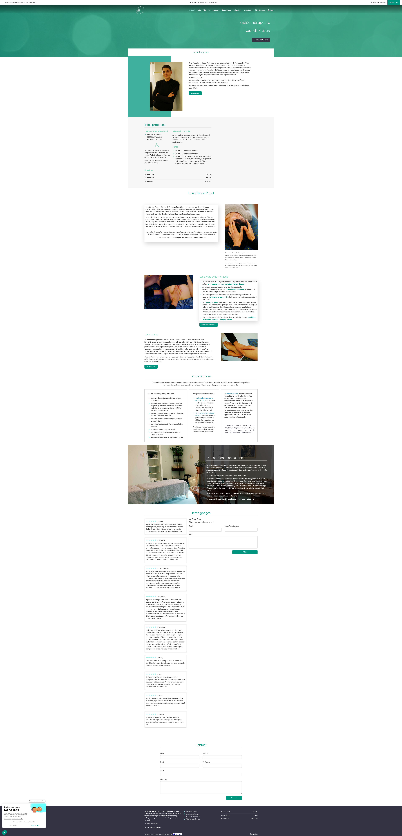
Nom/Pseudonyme (232, 526)
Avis (190, 534)
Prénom (205, 753)
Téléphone (206, 762)
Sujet (162, 771)
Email (191, 526)
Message (163, 779)
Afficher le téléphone (379, 2)
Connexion (254, 834)
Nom (162, 753)
